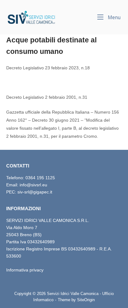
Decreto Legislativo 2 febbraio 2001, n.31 (46, 97)
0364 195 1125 (40, 177)
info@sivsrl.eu (33, 184)
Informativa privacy (24, 269)
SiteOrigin (86, 299)
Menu (114, 17)
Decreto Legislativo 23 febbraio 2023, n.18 (48, 67)
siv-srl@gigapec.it (34, 191)
